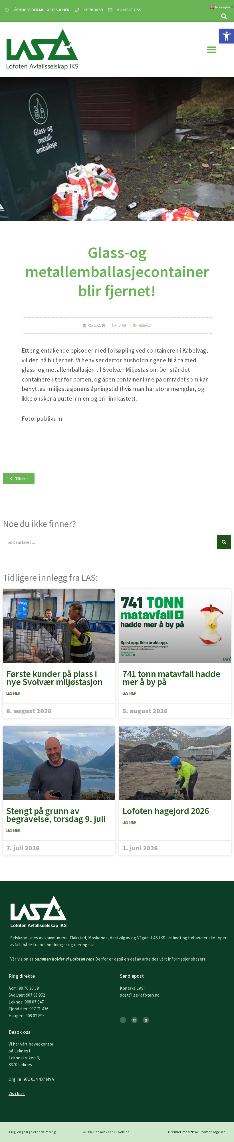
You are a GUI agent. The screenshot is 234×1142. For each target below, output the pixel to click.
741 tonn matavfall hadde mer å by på (171, 677)
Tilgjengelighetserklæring (32, 1132)
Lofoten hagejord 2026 (165, 811)
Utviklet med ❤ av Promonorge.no (196, 1132)
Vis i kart (17, 1093)
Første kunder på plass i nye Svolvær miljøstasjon (54, 677)
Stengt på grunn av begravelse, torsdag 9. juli (56, 815)
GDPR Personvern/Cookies (106, 1132)
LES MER (13, 693)
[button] (226, 36)
